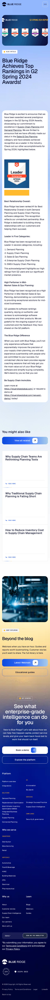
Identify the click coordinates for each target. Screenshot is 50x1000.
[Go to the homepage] (13, 961)
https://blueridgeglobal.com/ (18, 388)
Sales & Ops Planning (27, 136)
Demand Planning (13, 130)
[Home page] (11, 4)
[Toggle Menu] (45, 4)
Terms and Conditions (16, 945)
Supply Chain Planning (28, 127)
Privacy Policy (13, 949)
